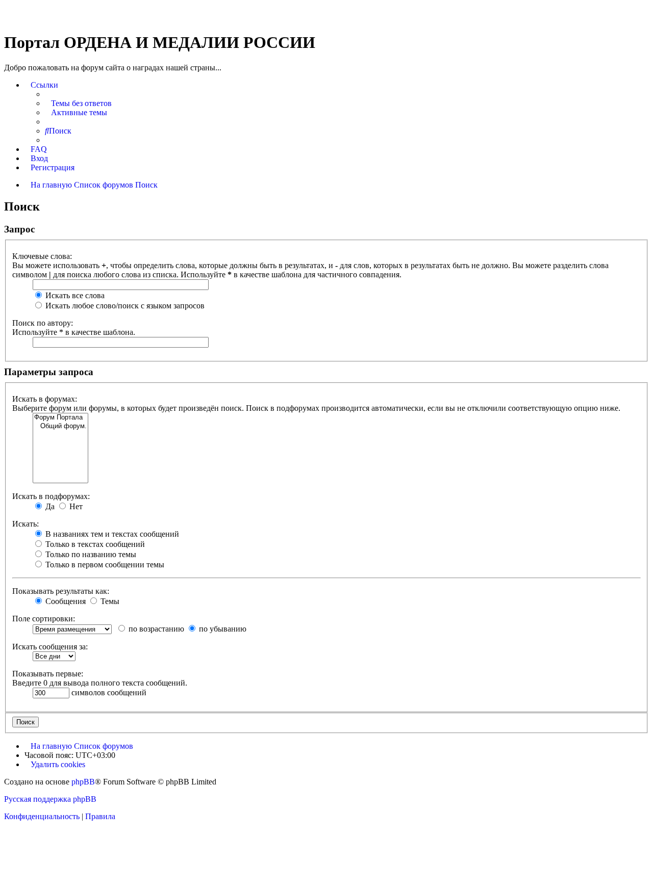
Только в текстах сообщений (94, 544)
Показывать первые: (47, 673)
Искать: (25, 523)
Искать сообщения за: (50, 646)
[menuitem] (78, 103)
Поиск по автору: (42, 323)
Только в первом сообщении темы (103, 564)
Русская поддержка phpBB (50, 799)
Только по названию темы (89, 554)
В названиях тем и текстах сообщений (111, 534)
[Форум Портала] (60, 417)
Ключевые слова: (42, 256)
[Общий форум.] (60, 426)
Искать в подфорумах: (51, 496)
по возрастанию (155, 628)
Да (49, 506)
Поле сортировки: (43, 618)
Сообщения (64, 601)
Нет (75, 506)
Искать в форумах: (44, 399)
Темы (108, 601)
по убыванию (221, 628)
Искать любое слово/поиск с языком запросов (124, 305)
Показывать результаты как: (60, 591)
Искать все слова (74, 295)
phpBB (83, 781)
